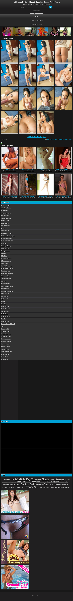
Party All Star (5, 321)
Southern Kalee (6, 336)
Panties (51, 197)
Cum (63, 139)
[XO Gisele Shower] (9, 158)
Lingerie (29, 170)
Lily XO (3, 303)
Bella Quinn (5, 223)
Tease (30, 487)
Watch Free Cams (36, 24)
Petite (37, 484)
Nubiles (3, 318)
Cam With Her (5, 230)
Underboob (57, 487)
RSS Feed (32, 13)
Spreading (4, 487)
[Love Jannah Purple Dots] (27, 158)
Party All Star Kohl (45, 169)
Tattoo (23, 487)
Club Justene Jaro (7, 240)
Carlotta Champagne (8, 235)
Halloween (13, 482)
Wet (67, 487)
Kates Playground (7, 291)
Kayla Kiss (4, 296)
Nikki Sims (4, 313)
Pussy (70, 139)
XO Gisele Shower (9, 169)
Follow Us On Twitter (36, 20)
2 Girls (4, 479)
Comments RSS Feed (39, 13)
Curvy (12, 197)
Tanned (17, 487)
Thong (42, 487)
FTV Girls (4, 256)
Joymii (3, 281)
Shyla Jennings (6, 334)
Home (36, 16)
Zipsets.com (5, 359)
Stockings (11, 487)
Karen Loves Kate (7, 286)
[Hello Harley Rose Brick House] (9, 184)
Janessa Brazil (6, 278)
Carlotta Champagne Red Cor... (63, 169)
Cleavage (59, 479)
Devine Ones (5, 248)
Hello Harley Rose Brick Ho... (9, 196)
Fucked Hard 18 (6, 258)
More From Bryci (36, 136)
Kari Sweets (5, 288)
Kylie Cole (4, 298)
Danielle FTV (5, 243)
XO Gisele (4, 356)
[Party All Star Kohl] (45, 158)
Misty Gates (5, 311)
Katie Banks (5, 293)
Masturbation (62, 482)
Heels (66, 139)
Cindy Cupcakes (6, 238)
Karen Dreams (5, 283)
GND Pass (4, 263)
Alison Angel (5, 205)
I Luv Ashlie (5, 276)
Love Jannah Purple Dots (27, 169)
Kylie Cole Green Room (45, 196)
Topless (47, 487)
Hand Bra (21, 482)
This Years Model (6, 351)
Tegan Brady (5, 349)
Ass (48, 139)
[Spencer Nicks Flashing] (27, 184)
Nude (50, 170)
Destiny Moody (6, 245)
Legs (49, 482)
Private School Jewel (8, 324)
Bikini (38, 479)
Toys (52, 487)
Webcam (63, 487)
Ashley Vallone (6, 218)
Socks (66, 484)
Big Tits (55, 139)
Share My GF (5, 331)
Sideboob (61, 484)
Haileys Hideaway (7, 268)
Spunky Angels (6, 341)
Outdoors (16, 484)
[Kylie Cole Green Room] (45, 184)
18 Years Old (44, 197)
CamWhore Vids (6, 233)
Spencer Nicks (6, 339)
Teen (36, 487)
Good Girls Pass (6, 266)
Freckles (7, 482)
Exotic (68, 479)
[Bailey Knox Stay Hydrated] (63, 184)
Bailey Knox (5, 220)
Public (41, 484)
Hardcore (28, 482)
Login (38, 10)
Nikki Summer (5, 316)
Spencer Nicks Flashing (27, 196)
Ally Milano (4, 210)
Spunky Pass (5, 344)
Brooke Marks (5, 225)
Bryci (3, 228)
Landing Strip (43, 482)
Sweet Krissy (5, 346)
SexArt (3, 326)
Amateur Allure (6, 213)
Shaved (54, 484)
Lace (38, 482)
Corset (65, 170)
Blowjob (60, 139)
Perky (32, 170)
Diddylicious (5, 250)
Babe (51, 139)
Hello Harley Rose (7, 273)
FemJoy (3, 253)
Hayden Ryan (5, 271)
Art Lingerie (5, 215)
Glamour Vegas (6, 261)
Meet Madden (5, 308)
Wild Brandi (5, 354)
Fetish (3, 482)
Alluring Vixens (6, 208)
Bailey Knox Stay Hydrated (63, 196)
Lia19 (3, 301)
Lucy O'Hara (5, 306)
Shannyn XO (5, 329)
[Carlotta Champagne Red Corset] (63, 158)
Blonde (14, 170)
